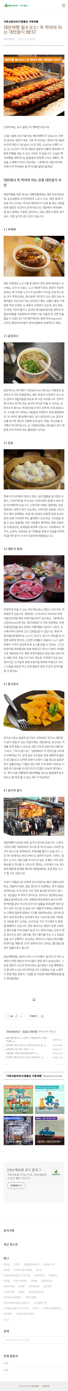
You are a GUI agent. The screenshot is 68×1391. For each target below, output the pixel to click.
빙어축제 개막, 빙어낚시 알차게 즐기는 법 (24, 1045)
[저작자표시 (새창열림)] (42, 1016)
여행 (22, 1286)
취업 (7, 1264)
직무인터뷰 (21, 1281)
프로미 (48, 1286)
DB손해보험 (36, 1292)
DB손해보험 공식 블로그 (24, 1169)
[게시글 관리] (21, 1016)
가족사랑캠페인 (52, 1308)
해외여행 (10, 1286)
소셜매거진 (41, 1303)
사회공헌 (40, 1275)
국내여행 (35, 1286)
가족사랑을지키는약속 (17, 1308)
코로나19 (50, 1264)
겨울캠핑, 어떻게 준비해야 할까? (20, 1053)
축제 (34, 1281)
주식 (39, 1270)
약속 (36, 1308)
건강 (17, 1264)
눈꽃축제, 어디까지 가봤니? (18, 1049)
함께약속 (47, 1281)
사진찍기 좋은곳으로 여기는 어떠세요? (23, 1057)
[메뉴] (63, 5)
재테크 (53, 1275)
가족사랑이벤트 (26, 1314)
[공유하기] (16, 1016)
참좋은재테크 (32, 1264)
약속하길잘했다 (13, 1297)
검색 (60, 1340)
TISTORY (34, 1386)
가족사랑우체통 (23, 1270)
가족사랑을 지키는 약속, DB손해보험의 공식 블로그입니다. (26, 1176)
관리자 (46, 1386)
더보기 (7, 1319)
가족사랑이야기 (13, 1031)
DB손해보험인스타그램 (17, 1275)
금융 (22, 1292)
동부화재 (31, 1297)
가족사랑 (10, 1292)
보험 (7, 1270)
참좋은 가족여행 (30, 1031)
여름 (7, 1281)
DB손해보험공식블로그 (17, 1303)
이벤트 (8, 1314)
